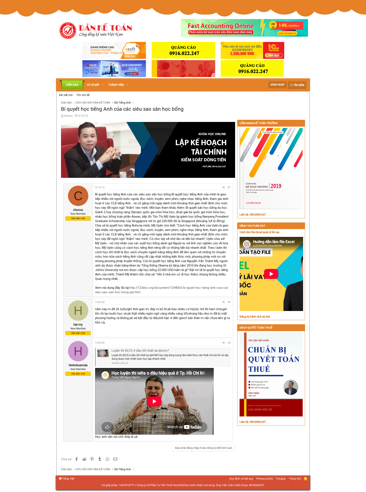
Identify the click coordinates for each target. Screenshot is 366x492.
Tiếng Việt (68, 478)
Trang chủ (295, 478)
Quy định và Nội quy (241, 478)
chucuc (68, 115)
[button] (102, 84)
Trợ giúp (281, 478)
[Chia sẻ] (223, 187)
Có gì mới (93, 84)
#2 (229, 302)
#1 (229, 187)
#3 (229, 342)
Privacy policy (264, 478)
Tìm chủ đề (82, 95)
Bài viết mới (66, 95)
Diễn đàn (72, 84)
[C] (78, 205)
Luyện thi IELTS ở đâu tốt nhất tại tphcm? (140, 350)
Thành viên (116, 84)
